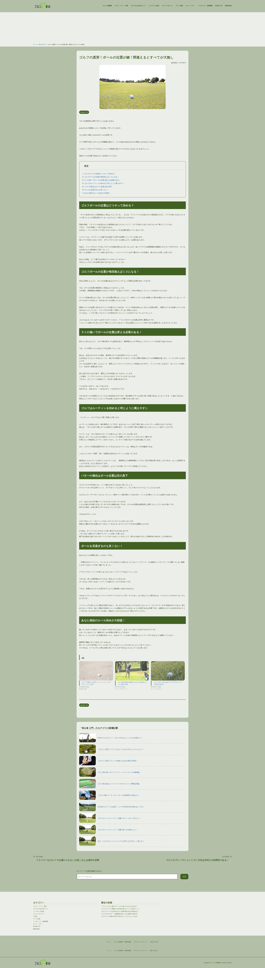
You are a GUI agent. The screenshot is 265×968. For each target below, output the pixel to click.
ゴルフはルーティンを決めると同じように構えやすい (104, 183)
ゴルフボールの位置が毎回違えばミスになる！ (101, 177)
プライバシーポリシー (140, 950)
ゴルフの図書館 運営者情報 (122, 950)
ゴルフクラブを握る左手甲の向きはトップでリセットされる (119, 916)
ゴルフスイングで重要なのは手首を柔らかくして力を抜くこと (120, 909)
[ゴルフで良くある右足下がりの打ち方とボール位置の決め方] (168, 671)
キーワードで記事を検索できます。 (90, 871)
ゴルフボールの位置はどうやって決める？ (100, 173)
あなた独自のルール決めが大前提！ (97, 193)
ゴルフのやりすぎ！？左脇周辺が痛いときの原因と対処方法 (119, 914)
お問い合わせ (154, 950)
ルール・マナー (190, 6)
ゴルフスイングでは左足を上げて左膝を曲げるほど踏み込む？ (120, 911)
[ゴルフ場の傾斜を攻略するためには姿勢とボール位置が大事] (132, 671)
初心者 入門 (218, 6)
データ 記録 (179, 6)
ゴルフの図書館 (107, 6)
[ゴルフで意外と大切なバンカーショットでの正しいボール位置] (96, 671)
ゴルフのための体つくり (138, 6)
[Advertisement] (132, 26)
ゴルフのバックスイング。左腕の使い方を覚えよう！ (118, 829)
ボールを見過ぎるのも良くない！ (96, 190)
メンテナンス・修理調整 (205, 6)
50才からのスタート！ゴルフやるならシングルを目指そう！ (120, 738)
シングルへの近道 (153, 6)
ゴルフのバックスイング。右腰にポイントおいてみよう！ (119, 818)
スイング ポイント (167, 6)
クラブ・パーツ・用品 (121, 6)
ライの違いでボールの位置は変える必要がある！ (102, 180)
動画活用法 (228, 6)
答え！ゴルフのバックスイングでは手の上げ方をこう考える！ (121, 841)
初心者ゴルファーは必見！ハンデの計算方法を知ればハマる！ (121, 806)
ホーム (35, 44)
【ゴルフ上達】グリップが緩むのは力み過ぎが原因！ (118, 760)
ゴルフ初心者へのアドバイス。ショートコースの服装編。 (119, 772)
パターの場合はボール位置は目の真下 (98, 186)
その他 (35, 916)
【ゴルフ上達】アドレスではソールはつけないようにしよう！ (121, 749)
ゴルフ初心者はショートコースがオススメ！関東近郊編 (118, 783)
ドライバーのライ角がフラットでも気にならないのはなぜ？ (119, 906)
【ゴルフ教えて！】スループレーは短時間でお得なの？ (118, 795)
